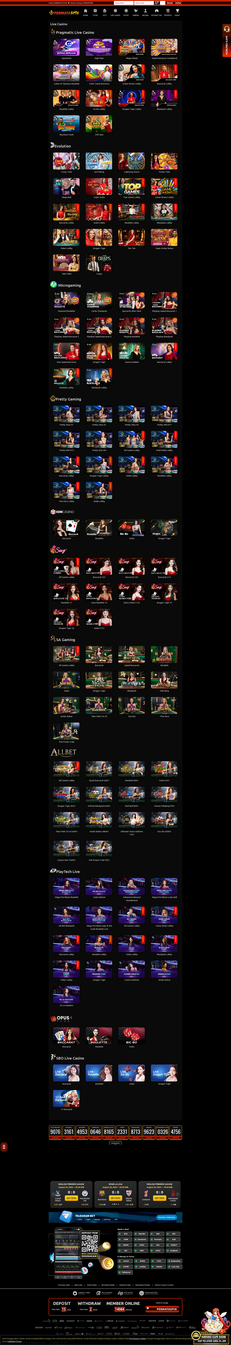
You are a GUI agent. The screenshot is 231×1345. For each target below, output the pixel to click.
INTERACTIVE (156, 15)
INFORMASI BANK (108, 1285)
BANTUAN (78, 1285)
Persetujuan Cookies (137, 1339)
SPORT (126, 15)
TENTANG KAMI (64, 1285)
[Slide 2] (114, 1204)
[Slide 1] (112, 1204)
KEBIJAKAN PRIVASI (142, 1285)
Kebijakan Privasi (15, 1341)
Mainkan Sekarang (167, 1217)
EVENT (177, 15)
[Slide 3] (116, 1204)
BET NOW (71, 1198)
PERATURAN (92, 1285)
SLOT (105, 15)
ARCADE (145, 15)
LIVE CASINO (115, 15)
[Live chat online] (211, 1325)
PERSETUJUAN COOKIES (164, 1285)
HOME (85, 15)
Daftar (178, 3)
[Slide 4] (118, 1204)
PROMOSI (168, 15)
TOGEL (95, 15)
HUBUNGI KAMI (125, 1285)
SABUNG (136, 15)
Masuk (170, 3)
